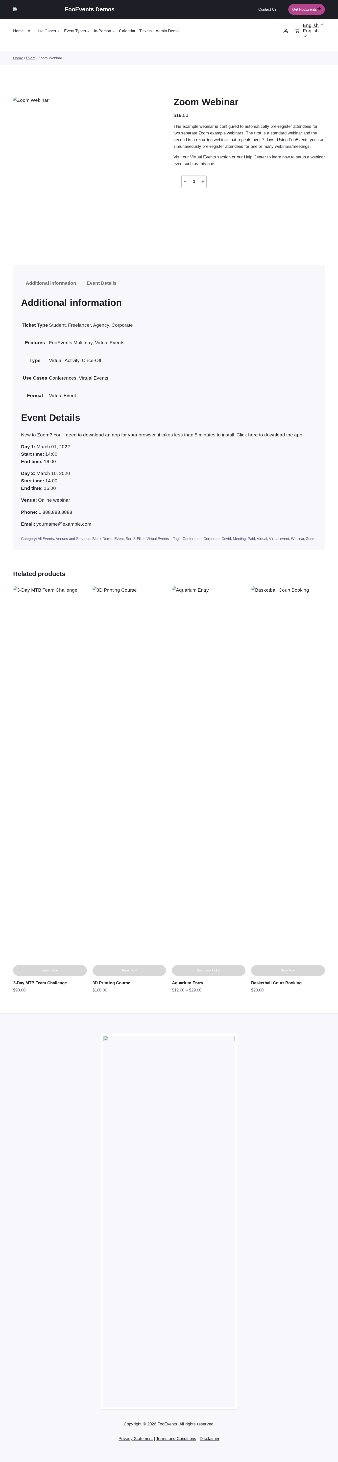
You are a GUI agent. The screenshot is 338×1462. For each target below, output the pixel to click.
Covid (226, 539)
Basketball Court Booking (276, 983)
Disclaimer (209, 1438)
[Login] (285, 31)
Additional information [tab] (51, 283)
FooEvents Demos (90, 9)
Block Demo (102, 539)
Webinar (297, 539)
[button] (314, 31)
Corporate (211, 539)
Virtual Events (203, 157)
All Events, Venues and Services (64, 539)
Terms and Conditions (176, 1438)
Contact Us (267, 9)
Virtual (262, 539)
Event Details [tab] (102, 283)
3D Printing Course (111, 983)
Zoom (310, 539)
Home (18, 58)
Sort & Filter (135, 539)
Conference (192, 539)
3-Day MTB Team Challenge (40, 983)
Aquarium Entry (187, 983)
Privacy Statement (136, 1438)
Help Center (255, 157)
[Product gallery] (87, 171)
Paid (251, 539)
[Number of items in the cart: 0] (297, 31)
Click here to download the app (269, 434)
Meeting (239, 539)
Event (30, 58)
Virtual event (279, 539)
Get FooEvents (304, 9)
